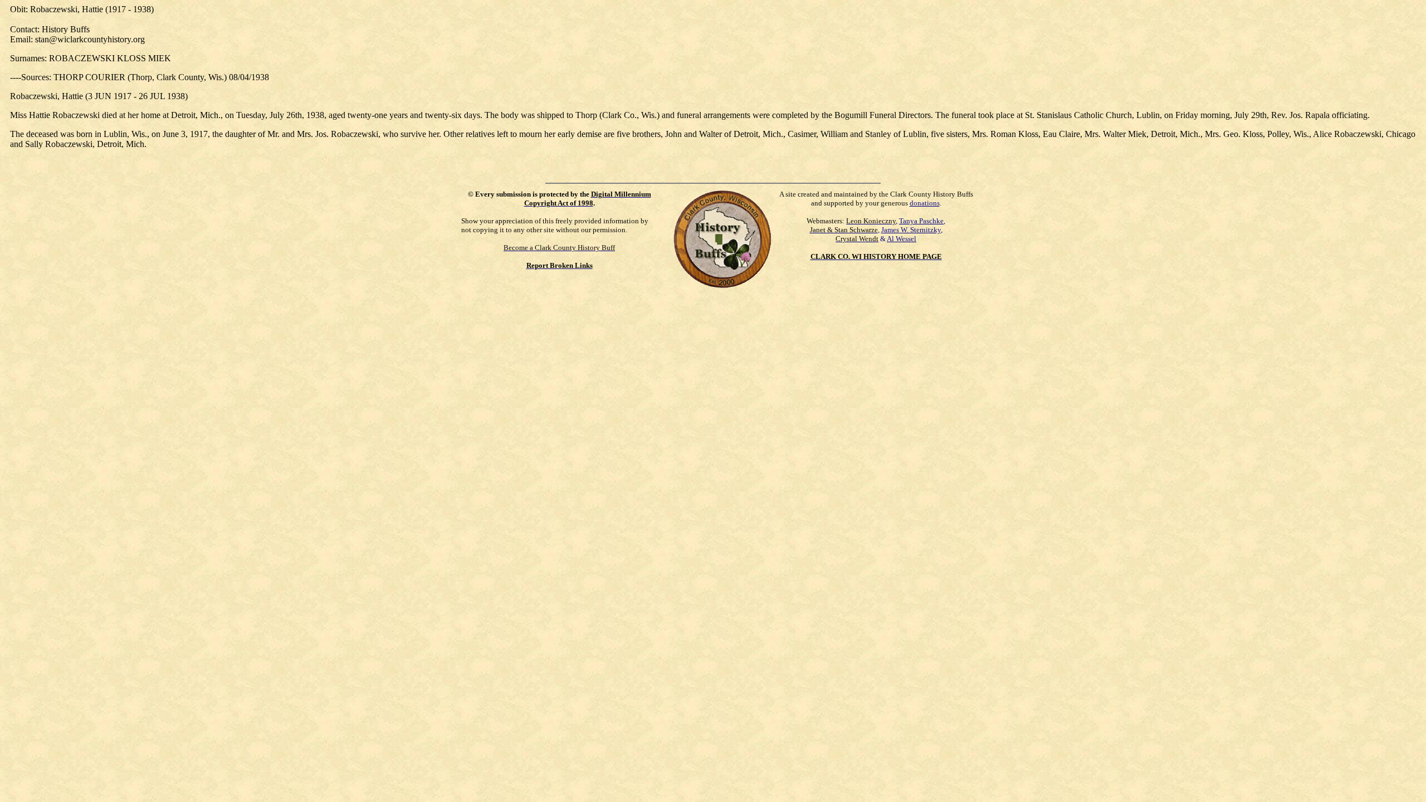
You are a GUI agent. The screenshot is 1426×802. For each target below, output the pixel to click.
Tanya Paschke (921, 221)
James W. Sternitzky (911, 230)
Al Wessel (901, 238)
